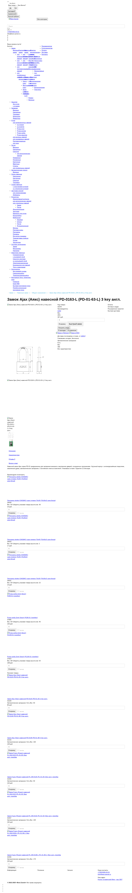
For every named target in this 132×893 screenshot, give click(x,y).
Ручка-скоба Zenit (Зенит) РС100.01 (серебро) (22, 656)
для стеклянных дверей (21, 203)
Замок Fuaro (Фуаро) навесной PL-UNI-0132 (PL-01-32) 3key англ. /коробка (32, 816)
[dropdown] (8, 1)
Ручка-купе (20, 129)
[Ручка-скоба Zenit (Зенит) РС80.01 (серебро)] (66, 605)
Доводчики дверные (18, 253)
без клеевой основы (19, 271)
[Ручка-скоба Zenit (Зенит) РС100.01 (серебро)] (66, 644)
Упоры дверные (16, 174)
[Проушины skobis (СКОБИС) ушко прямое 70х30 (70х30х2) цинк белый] (66, 566)
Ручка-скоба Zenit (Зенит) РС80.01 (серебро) (22, 617)
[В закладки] (21, 513)
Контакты (45, 54)
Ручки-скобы (21, 133)
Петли (13, 145)
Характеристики (14, 455)
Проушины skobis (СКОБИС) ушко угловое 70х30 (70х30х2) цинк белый (31, 500)
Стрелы (15, 166)
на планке (20, 124)
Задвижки (14, 108)
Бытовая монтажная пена (21, 286)
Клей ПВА (16, 284)
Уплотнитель (15, 269)
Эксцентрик (17, 242)
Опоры (19, 222)
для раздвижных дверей (21, 139)
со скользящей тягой (20, 261)
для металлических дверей (22, 201)
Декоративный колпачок (21, 199)
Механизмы (17, 248)
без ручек (16, 104)
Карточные (16, 162)
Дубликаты (16, 195)
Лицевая (20, 219)
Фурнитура (15, 197)
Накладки (16, 250)
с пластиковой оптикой (20, 186)
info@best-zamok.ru (104, 874)
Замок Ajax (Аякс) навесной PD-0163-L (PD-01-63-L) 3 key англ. (70, 293)
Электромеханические (20, 263)
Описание (12, 451)
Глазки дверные (16, 184)
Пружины (16, 234)
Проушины (16, 232)
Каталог (70, 870)
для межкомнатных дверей (22, 122)
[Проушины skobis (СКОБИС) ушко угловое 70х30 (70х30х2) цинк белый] (66, 487)
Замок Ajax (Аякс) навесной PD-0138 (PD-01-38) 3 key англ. (27, 738)
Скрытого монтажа (19, 259)
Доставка (45, 52)
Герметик (16, 281)
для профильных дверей (21, 75)
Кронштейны (17, 215)
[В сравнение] (23, 513)
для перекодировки (19, 193)
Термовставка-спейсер (20, 238)
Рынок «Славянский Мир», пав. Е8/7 (110, 879)
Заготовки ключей (17, 191)
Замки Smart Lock (26, 94)
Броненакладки (39, 87)
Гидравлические (18, 255)
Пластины (37, 89)
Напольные (17, 176)
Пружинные (17, 160)
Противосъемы (18, 230)
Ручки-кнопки (21, 131)
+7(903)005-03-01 (13, 32)
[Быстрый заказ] (18, 513)
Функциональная (22, 226)
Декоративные (39, 71)
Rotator (30, 98)
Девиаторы (16, 118)
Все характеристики (64, 349)
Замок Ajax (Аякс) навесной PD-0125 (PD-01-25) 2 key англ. (27, 699)
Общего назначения (39, 293)
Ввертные (16, 164)
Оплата (44, 50)
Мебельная (17, 217)
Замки (13, 48)
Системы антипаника (18, 244)
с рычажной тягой (19, 257)
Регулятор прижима (19, 236)
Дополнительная (18, 209)
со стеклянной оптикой (20, 189)
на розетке (20, 127)
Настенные (16, 178)
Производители (47, 46)
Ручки (13, 120)
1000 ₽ (83, 336)
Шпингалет (16, 116)
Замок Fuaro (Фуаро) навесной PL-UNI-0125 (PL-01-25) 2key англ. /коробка (32, 777)
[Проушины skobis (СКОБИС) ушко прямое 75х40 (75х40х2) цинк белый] (66, 526)
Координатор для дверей (21, 265)
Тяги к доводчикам (19, 267)
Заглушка (16, 211)
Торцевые (16, 114)
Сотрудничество (47, 48)
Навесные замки (23, 293)
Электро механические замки (35, 52)
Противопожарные (19, 141)
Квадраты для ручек (19, 213)
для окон (16, 143)
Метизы (15, 228)
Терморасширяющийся (21, 275)
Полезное (40, 870)
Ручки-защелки (22, 135)
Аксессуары (38, 60)
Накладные (38, 58)
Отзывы (12, 459)
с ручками (16, 106)
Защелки (14, 102)
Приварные (17, 158)
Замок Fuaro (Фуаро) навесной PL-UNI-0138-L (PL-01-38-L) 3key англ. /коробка (34, 855)
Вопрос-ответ (13, 463)
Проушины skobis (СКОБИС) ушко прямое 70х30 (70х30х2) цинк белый (31, 578)
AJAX (59, 311)
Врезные (37, 56)
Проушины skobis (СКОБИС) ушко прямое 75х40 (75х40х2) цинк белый (31, 539)
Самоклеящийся (18, 273)
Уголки (15, 240)
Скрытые (16, 151)
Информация (11, 870)
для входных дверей (20, 137)
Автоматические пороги (19, 170)
